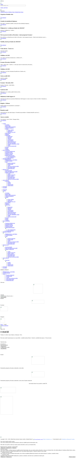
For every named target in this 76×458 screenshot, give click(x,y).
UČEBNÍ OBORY (8, 160)
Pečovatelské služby (11, 167)
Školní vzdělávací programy (10, 126)
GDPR (9, 144)
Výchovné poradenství (9, 157)
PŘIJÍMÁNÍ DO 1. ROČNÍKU (11, 159)
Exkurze (9, 183)
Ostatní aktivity (10, 185)
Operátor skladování (11, 163)
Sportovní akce (10, 184)
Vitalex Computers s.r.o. (47, 439)
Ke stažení (5, 267)
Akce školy (7, 181)
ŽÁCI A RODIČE (6, 220)
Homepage (5, 189)
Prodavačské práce (11, 168)
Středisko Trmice (11, 12)
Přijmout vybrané (72, 456)
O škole (4, 190)
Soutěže (9, 182)
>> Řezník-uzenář (8, 276)
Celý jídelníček (3, 348)
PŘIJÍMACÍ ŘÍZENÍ (7, 231)
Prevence (7, 147)
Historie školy (7, 125)
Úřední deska (7, 135)
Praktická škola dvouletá (9, 155)
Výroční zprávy (10, 139)
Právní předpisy (10, 140)
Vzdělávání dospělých (9, 127)
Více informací (3, 17)
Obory (6, 162)
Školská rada (10, 136)
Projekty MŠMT (11, 130)
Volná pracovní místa (11, 142)
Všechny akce (3, 346)
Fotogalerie (5, 266)
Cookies (73, 439)
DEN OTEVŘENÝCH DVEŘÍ (11, 171)
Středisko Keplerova (4, 12)
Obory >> (5, 274)
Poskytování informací (12, 141)
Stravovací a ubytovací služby (13, 166)
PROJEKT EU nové (11, 132)
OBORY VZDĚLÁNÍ (9, 172)
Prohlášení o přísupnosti (66, 439)
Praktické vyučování (9, 153)
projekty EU (10, 131)
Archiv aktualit (3, 297)
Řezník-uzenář (10, 164)
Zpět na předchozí (4, 325)
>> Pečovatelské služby (9, 279)
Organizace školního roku (10, 151)
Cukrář (9, 165)
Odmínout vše (8, 456)
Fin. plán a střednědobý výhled (13, 143)
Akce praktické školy (12, 156)
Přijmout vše (3, 456)
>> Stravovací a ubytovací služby (11, 278)
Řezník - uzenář (11, 175)
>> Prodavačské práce (9, 280)
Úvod (1, 324)
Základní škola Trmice (19, 12)
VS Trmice (7, 124)
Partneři (6, 148)
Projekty (6, 128)
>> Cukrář (7, 277)
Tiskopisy (9, 138)
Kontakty (7, 149)
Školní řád (9, 137)
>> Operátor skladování (9, 275)
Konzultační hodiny (9, 152)
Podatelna (7, 134)
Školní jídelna (7, 133)
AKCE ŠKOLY (6, 258)
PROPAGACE (6, 244)
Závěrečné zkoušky (9, 154)
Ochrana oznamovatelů (12, 146)
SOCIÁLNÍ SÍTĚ (8, 170)
